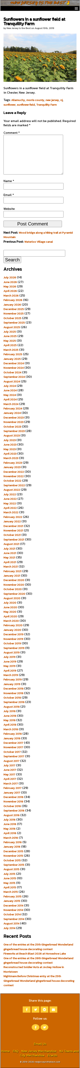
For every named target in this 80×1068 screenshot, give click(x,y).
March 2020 (11, 621)
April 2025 (10, 345)
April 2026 (10, 291)
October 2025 (12, 318)
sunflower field (26, 104)
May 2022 (9, 503)
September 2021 (13, 539)
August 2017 (11, 761)
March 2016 (10, 838)
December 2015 (13, 851)
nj (61, 100)
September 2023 (14, 431)
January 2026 (12, 304)
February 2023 (12, 463)
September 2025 (14, 322)
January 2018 (11, 738)
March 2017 (10, 783)
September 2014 (13, 919)
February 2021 (12, 571)
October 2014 (12, 914)
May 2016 (9, 829)
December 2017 (13, 743)
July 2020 (9, 602)
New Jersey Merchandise (38, 1051)
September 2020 (14, 594)
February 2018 (12, 734)
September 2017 (13, 756)
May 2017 (9, 774)
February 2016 (12, 842)
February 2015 (12, 896)
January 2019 (11, 684)
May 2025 (9, 341)
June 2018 (9, 716)
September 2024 (14, 377)
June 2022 (10, 499)
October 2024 (12, 372)
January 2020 (12, 630)
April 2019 (9, 670)
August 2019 (11, 652)
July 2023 (9, 440)
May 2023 (9, 449)
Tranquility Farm (46, 104)
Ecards (52, 1055)
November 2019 (13, 639)
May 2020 (9, 612)
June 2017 (9, 770)
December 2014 (13, 905)
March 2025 (10, 350)
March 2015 (10, 892)
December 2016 (13, 797)
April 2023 (10, 453)
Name (8, 181)
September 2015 (13, 865)
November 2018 (13, 693)
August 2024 (11, 381)
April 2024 (10, 399)
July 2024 (9, 386)
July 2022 (9, 494)
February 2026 (12, 300)
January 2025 (12, 359)
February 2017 (12, 788)
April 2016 (9, 833)
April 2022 (10, 508)
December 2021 (13, 526)
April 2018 (9, 724)
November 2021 (13, 530)
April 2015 (9, 887)
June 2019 (9, 661)
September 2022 (14, 485)
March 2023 (10, 458)
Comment (11, 132)
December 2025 (13, 309)
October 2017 (12, 752)
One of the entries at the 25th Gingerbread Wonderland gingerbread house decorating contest (38, 946)
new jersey (52, 100)
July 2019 (9, 657)
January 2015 (11, 901)
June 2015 (9, 878)
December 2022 (13, 472)
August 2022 (11, 490)
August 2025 (11, 327)
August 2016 (11, 815)
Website (9, 209)
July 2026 (9, 277)
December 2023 (13, 417)
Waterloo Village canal (38, 242)
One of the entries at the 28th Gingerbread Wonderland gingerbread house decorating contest (38, 960)
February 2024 (12, 408)
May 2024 (9, 395)
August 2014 (11, 923)
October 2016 (12, 806)
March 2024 (10, 404)
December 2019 (13, 634)
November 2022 (13, 476)
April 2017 (9, 779)
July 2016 (9, 819)
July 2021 (9, 548)
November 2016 (13, 801)
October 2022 (12, 481)
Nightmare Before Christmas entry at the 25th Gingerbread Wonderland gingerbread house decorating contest (38, 980)
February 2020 (13, 625)
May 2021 (9, 557)
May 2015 (9, 883)
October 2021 (12, 535)
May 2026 (9, 286)
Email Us (40, 1043)
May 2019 (9, 666)
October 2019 (12, 643)
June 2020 (10, 607)
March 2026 (11, 295)
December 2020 (13, 580)
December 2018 (13, 688)
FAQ (15, 1051)
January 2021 (11, 575)
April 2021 (9, 562)
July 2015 (9, 874)
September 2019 (13, 648)
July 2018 (9, 711)
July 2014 (9, 928)
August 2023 (11, 435)
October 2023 (12, 426)
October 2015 (12, 860)
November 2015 (13, 856)
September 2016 (13, 810)
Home (5, 1051)
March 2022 (10, 512)
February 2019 (12, 679)
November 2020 (13, 585)
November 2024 (13, 368)
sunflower (9, 104)
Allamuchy (18, 100)
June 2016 (9, 824)
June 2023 (10, 444)
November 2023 (13, 422)
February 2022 (12, 517)
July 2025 (9, 331)
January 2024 (12, 413)
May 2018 (9, 720)
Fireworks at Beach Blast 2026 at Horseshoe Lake (34, 953)
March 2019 (10, 675)
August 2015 (11, 869)
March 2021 (10, 566)
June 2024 (10, 390)
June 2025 (10, 336)
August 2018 (11, 707)
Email (8, 195)
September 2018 (13, 702)
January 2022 (12, 521)
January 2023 (12, 467)
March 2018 (10, 729)
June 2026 (10, 282)
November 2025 (13, 313)
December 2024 (13, 363)
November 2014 (13, 910)
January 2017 (11, 792)
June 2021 (9, 553)
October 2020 (12, 589)
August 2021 (11, 544)
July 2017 (9, 765)
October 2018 (12, 697)
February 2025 (12, 354)
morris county (35, 100)
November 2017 (13, 747)
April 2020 (10, 616)
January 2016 (11, 846)
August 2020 (11, 598)
